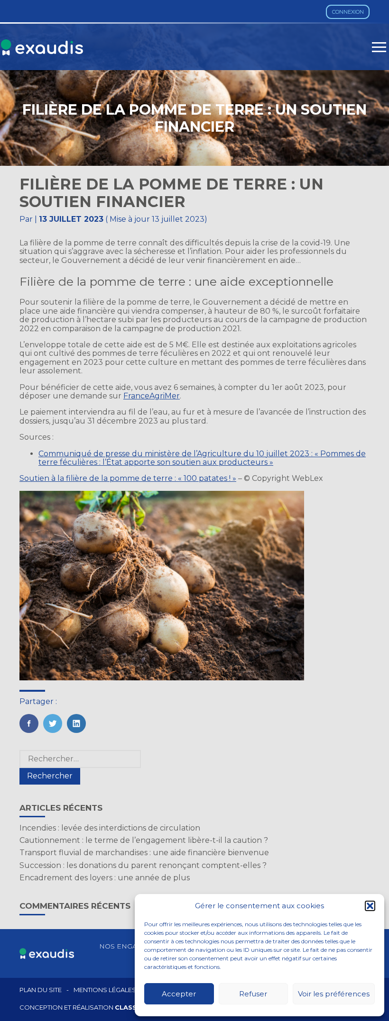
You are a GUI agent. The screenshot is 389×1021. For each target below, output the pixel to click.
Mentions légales (105, 990)
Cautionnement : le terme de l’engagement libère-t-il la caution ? (143, 840)
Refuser (253, 993)
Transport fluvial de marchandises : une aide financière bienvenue (144, 852)
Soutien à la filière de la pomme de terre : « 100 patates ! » (127, 478)
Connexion (348, 12)
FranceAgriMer (151, 395)
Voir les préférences (334, 993)
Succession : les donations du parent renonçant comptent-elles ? (143, 865)
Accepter (179, 993)
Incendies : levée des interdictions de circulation (109, 827)
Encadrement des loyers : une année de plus (104, 877)
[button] (370, 906)
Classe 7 (131, 1007)
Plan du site (40, 990)
